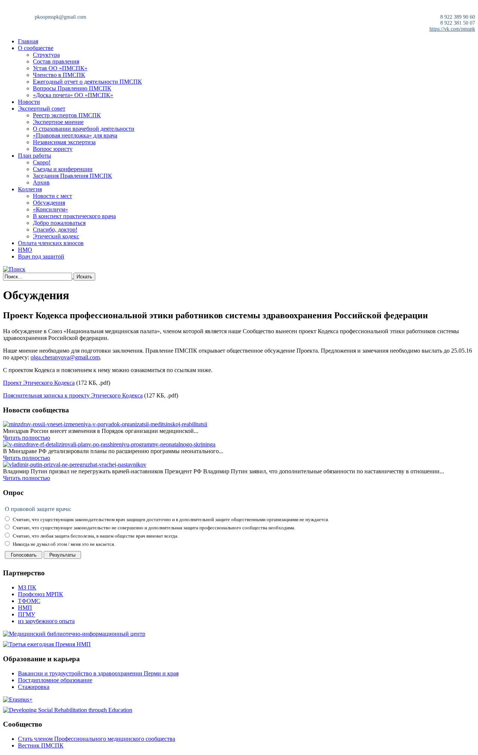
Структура (46, 55)
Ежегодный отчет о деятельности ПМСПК (87, 81)
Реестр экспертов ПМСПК (67, 115)
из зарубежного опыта (46, 621)
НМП (25, 607)
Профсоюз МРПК (40, 594)
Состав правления (56, 61)
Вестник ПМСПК (40, 745)
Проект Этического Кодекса (39, 383)
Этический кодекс (56, 236)
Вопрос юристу (52, 149)
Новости (29, 102)
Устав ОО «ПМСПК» (60, 68)
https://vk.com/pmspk (452, 29)
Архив (41, 182)
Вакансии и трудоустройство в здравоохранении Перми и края (98, 673)
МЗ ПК (27, 587)
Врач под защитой (41, 256)
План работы (34, 155)
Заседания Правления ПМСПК (72, 176)
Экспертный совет (41, 108)
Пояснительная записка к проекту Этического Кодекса (73, 395)
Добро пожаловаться (59, 223)
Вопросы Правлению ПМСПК (72, 88)
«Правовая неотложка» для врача (75, 135)
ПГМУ (26, 614)
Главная (28, 41)
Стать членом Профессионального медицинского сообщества (96, 739)
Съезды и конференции (63, 169)
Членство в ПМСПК (59, 75)
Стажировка (33, 687)
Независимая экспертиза (64, 142)
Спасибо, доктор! (55, 229)
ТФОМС (29, 601)
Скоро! (41, 162)
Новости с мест (52, 196)
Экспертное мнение (58, 122)
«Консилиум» (50, 209)
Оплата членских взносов (51, 243)
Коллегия (30, 189)
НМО (25, 250)
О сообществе (35, 48)
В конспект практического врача (74, 216)
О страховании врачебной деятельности (83, 129)
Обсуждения (49, 202)
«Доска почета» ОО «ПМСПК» (73, 95)
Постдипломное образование (55, 680)
